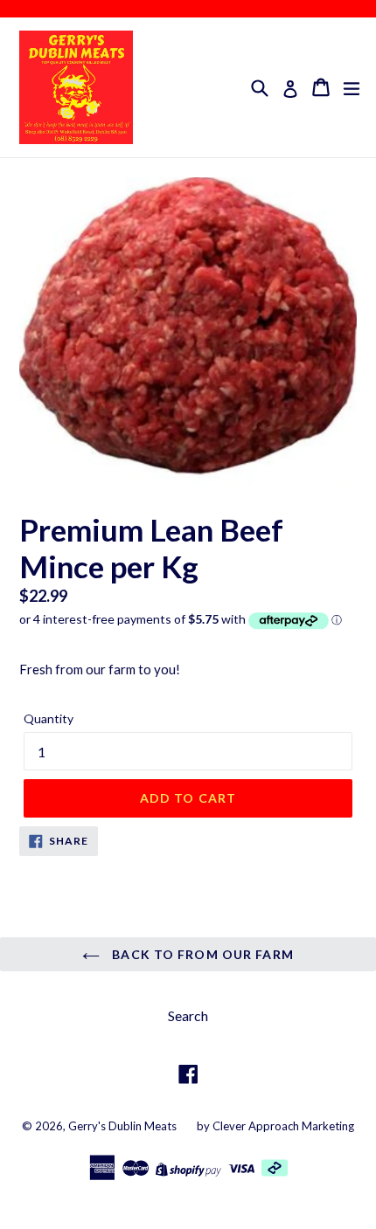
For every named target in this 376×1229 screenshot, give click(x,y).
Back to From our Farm (201, 954)
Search (188, 1015)
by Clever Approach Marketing (275, 1126)
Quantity (48, 718)
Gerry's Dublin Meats (122, 1126)
